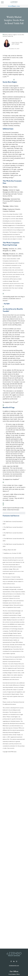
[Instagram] (17, 961)
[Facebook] (11, 961)
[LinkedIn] (14, 961)
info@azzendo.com (14, 965)
